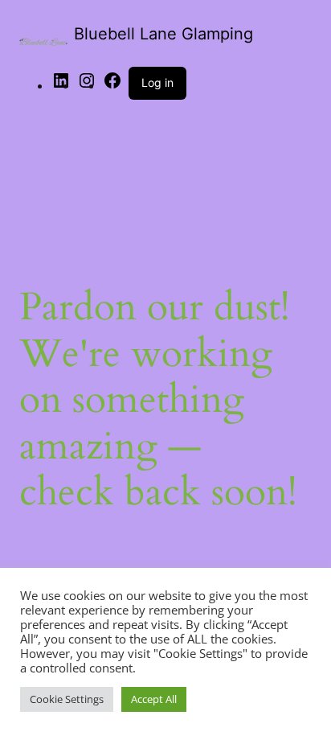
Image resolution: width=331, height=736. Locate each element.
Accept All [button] (154, 699)
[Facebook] (112, 85)
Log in (157, 82)
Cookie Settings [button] (67, 699)
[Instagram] (86, 85)
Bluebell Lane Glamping (163, 33)
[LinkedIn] (61, 85)
